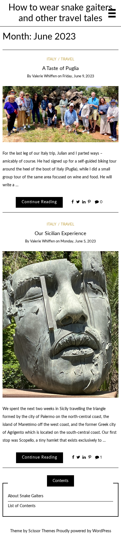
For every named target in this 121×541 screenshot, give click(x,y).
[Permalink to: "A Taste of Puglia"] (61, 114)
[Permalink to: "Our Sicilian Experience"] (61, 324)
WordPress (101, 531)
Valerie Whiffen (44, 76)
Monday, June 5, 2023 (78, 241)
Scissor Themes (41, 531)
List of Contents (21, 506)
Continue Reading (39, 202)
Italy (51, 59)
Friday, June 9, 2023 (78, 76)
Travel (67, 59)
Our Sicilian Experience (60, 233)
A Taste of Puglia (60, 68)
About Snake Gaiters (25, 496)
